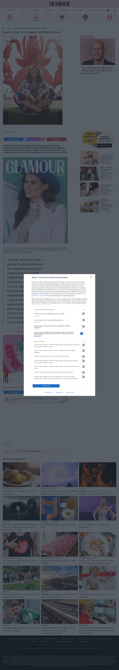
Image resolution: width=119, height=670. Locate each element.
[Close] (91, 277)
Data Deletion (49, 392)
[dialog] (59, 335)
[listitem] (59, 310)
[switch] (82, 313)
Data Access (59, 392)
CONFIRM (46, 386)
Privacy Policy (70, 392)
